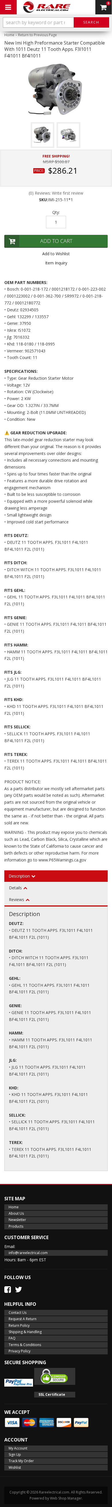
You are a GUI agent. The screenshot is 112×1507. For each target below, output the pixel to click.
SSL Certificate (51, 1394)
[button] (56, 22)
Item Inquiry (56, 263)
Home (9, 34)
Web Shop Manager (66, 1498)
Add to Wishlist (56, 253)
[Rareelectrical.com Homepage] (47, 7)
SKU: (43, 199)
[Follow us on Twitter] (18, 1289)
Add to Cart (56, 240)
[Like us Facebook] (7, 1289)
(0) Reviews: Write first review (56, 193)
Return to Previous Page (37, 34)
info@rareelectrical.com (28, 1252)
